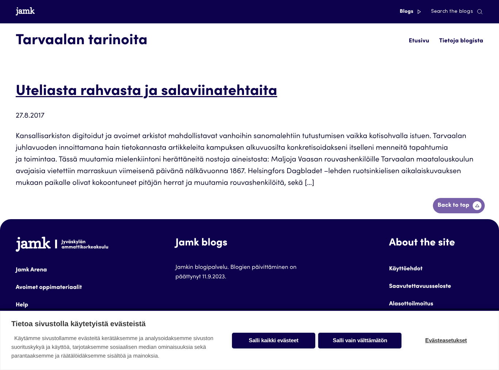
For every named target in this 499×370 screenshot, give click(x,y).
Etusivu (419, 41)
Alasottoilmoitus (411, 304)
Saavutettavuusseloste (420, 287)
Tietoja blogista (461, 41)
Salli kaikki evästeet (273, 340)
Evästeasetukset (446, 340)
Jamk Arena (31, 270)
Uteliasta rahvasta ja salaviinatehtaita (146, 92)
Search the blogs (452, 11)
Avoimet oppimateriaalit (49, 288)
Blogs (407, 11)
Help (22, 305)
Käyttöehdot (406, 269)
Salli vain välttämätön (360, 340)
